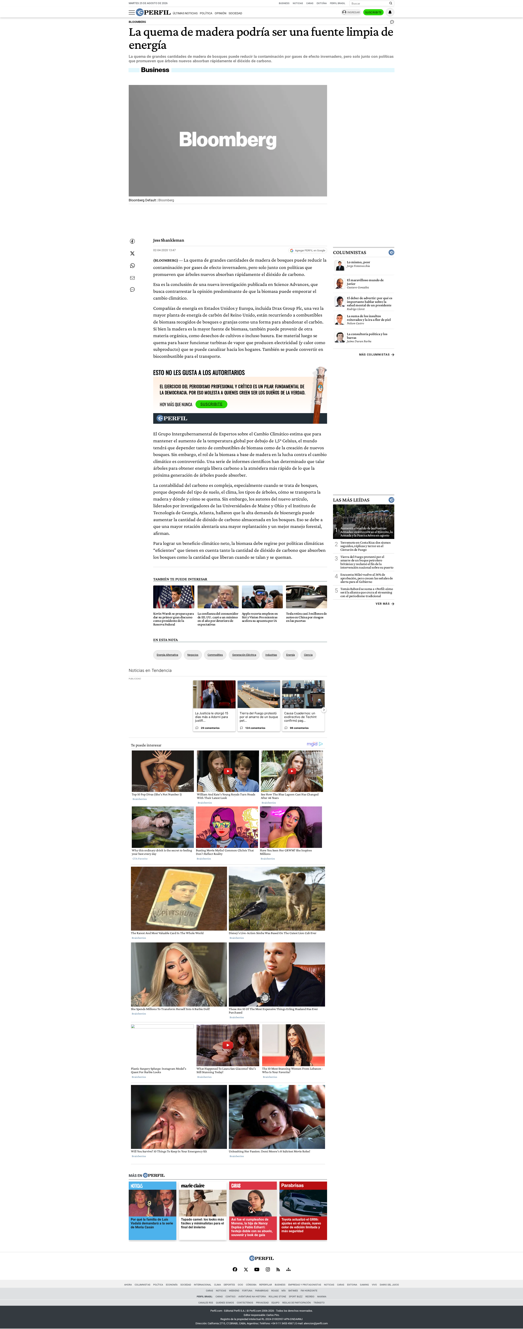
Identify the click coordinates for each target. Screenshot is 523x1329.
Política (206, 13)
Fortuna (247, 1290)
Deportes (229, 1284)
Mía (284, 1290)
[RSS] (278, 1270)
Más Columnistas (374, 354)
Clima (217, 1284)
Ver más (383, 603)
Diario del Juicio (389, 1284)
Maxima (321, 1296)
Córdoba (251, 1284)
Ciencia (308, 654)
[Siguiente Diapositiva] (323, 709)
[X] (246, 1269)
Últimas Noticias (185, 13)
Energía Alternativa (167, 654)
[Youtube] (256, 1270)
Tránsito (319, 1302)
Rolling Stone (277, 1296)
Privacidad (262, 1302)
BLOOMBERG (137, 22)
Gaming (364, 1284)
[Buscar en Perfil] (390, 3)
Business (284, 3)
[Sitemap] (288, 1270)
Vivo (374, 1284)
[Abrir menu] (132, 12)
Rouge (275, 1290)
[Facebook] (235, 1269)
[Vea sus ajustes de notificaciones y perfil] (390, 12)
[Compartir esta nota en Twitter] (132, 253)
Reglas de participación (296, 1302)
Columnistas (349, 252)
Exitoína (322, 3)
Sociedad (235, 13)
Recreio (309, 1296)
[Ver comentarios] (391, 23)
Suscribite (373, 12)
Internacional (202, 1284)
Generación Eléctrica (244, 654)
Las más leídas (351, 500)
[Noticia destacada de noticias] (152, 1186)
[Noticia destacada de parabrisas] (303, 1186)
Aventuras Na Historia (252, 1296)
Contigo (231, 1296)
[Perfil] (154, 1175)
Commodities (215, 654)
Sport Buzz (296, 1296)
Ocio (240, 1284)
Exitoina (352, 1284)
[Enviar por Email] (132, 278)
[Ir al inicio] (153, 12)
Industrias (271, 654)
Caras (309, 3)
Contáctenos (245, 1302)
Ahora (128, 1284)
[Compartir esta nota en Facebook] (132, 241)
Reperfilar (265, 1284)
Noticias (298, 3)
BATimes (293, 1290)
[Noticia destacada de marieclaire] (203, 1186)
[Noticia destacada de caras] (253, 1186)
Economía (172, 1284)
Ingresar (353, 12)
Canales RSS (205, 1302)
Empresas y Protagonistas (304, 1284)
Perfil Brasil (337, 3)
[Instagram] (268, 1269)
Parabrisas (261, 1290)
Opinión (220, 13)
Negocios (192, 654)
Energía (290, 654)
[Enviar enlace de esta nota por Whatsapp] (132, 265)
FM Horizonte (309, 1290)
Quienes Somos (225, 1302)
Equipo (275, 1302)
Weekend (234, 1290)
